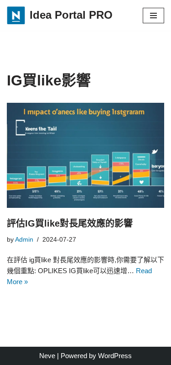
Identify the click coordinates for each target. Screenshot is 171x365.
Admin (24, 239)
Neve (47, 356)
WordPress (115, 356)
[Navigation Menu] (153, 15)
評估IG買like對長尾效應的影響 (70, 223)
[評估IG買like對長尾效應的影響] (85, 155)
